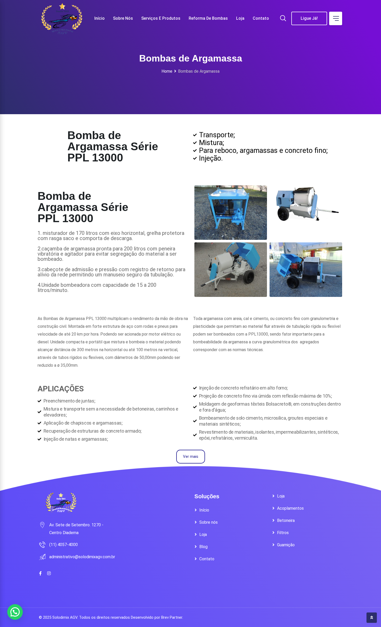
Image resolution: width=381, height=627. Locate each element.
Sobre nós (123, 18)
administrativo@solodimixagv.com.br (82, 556)
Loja (240, 18)
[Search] (283, 19)
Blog (203, 546)
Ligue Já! (309, 18)
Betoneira (286, 520)
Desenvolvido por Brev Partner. (157, 617)
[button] (15, 612)
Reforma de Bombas (208, 18)
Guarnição (286, 544)
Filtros (283, 532)
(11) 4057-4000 (63, 544)
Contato (261, 18)
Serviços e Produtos (160, 18)
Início (99, 18)
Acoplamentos (290, 508)
